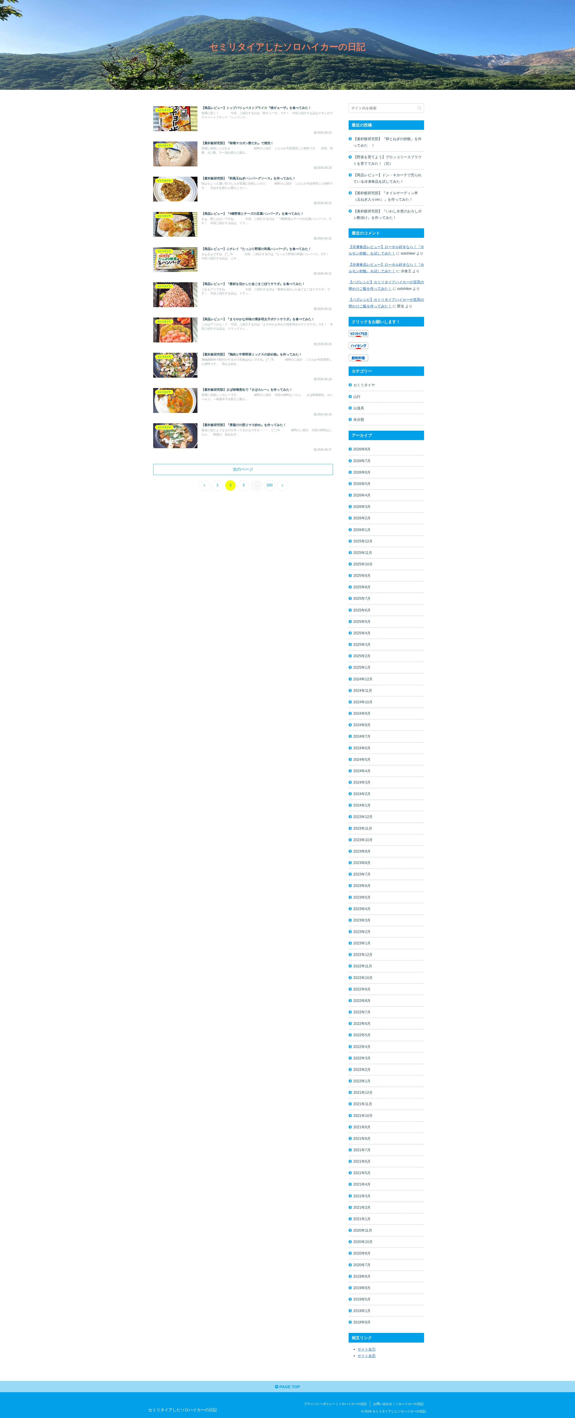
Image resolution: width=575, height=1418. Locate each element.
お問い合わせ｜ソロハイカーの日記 (398, 1404)
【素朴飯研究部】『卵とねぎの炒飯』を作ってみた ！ (387, 142)
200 (270, 485)
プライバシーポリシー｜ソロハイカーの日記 (335, 1404)
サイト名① (367, 1349)
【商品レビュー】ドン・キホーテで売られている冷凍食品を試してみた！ (387, 178)
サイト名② (367, 1356)
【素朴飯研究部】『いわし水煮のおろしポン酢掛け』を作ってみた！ (387, 214)
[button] (419, 108)
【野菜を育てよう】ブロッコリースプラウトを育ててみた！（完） (387, 160)
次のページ (243, 469)
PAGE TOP (289, 1387)
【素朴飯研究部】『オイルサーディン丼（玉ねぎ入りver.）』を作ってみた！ (385, 196)
